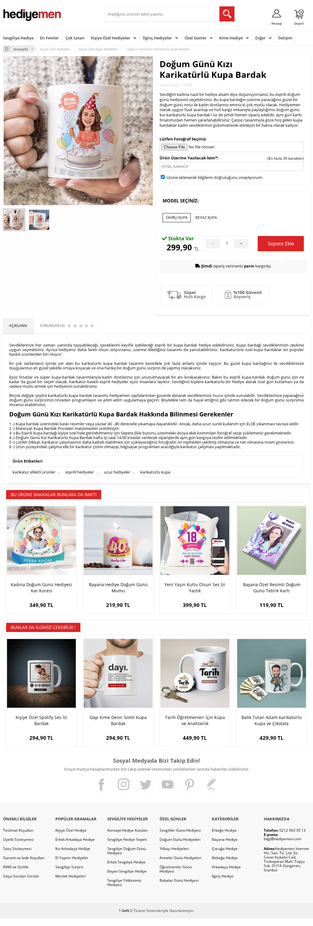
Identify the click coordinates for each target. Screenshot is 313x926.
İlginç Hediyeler (157, 38)
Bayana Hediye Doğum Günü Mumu (118, 588)
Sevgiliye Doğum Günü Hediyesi (126, 850)
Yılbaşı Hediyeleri (174, 848)
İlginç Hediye (223, 876)
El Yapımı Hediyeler (71, 857)
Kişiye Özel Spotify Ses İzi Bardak (41, 720)
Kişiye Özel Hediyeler (110, 38)
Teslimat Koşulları (18, 830)
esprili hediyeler (79, 472)
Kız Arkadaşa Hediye (72, 848)
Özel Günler (196, 38)
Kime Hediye (231, 38)
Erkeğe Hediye (224, 830)
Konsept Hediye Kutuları (127, 830)
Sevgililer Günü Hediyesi (180, 830)
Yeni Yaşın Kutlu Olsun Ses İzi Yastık (194, 588)
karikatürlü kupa (155, 472)
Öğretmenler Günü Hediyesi (176, 869)
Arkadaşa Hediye (226, 867)
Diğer (260, 38)
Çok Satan (74, 38)
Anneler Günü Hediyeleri (180, 857)
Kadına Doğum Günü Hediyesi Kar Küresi (41, 588)
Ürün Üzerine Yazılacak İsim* (188, 158)
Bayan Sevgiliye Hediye (127, 871)
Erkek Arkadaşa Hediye (75, 839)
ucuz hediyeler (117, 472)
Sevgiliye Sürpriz (69, 867)
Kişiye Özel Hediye (71, 830)
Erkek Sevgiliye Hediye (126, 862)
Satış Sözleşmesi (17, 848)
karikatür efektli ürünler (34, 472)
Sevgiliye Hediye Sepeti (127, 839)
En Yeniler (49, 38)
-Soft (124, 910)
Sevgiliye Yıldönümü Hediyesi (124, 882)
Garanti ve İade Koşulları (24, 857)
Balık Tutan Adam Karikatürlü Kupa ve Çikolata (271, 720)
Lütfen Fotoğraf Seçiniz (182, 139)
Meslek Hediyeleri (70, 876)
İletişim (285, 38)
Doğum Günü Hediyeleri (180, 839)
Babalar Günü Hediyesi (179, 880)
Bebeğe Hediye (225, 857)
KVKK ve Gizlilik (15, 867)
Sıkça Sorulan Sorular (21, 876)
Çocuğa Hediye (225, 848)
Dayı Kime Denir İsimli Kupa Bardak (118, 720)
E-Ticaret (137, 910)
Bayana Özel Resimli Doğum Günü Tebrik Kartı (271, 588)
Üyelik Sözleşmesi (18, 839)
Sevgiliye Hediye (18, 38)
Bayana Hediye (225, 839)
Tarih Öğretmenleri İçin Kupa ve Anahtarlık (195, 720)
